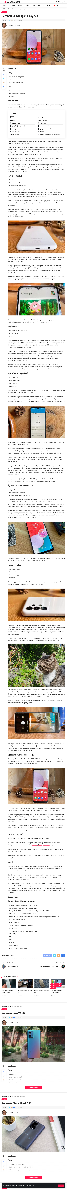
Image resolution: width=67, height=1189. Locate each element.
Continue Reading (33, 1087)
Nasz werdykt (43, 120)
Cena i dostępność (16, 131)
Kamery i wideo (16, 129)
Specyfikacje (15, 134)
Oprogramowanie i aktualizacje (48, 129)
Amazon (34, 845)
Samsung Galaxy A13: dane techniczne (50, 134)
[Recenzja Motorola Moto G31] (41, 983)
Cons (13, 120)
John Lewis (46, 845)
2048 (61, 506)
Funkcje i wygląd (16, 123)
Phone (4, 11)
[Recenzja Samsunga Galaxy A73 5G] (9, 983)
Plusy (41, 117)
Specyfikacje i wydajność (18, 126)
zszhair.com (12, 1)
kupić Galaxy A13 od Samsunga (22, 838)
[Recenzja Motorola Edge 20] (25, 983)
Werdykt (42, 131)
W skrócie (14, 117)
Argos (40, 845)
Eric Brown (10, 25)
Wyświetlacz (42, 123)
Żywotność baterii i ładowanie (47, 126)
